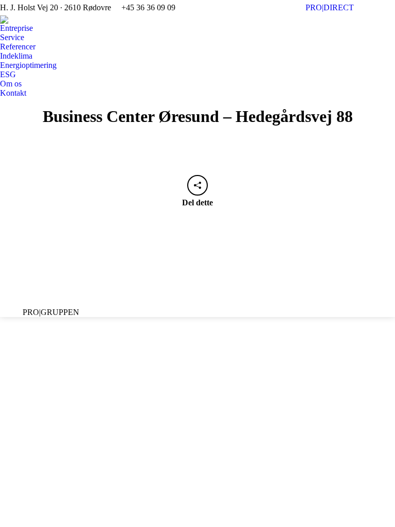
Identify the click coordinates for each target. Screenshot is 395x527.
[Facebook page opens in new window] (154, 284)
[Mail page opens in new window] (185, 284)
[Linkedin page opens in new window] (169, 284)
